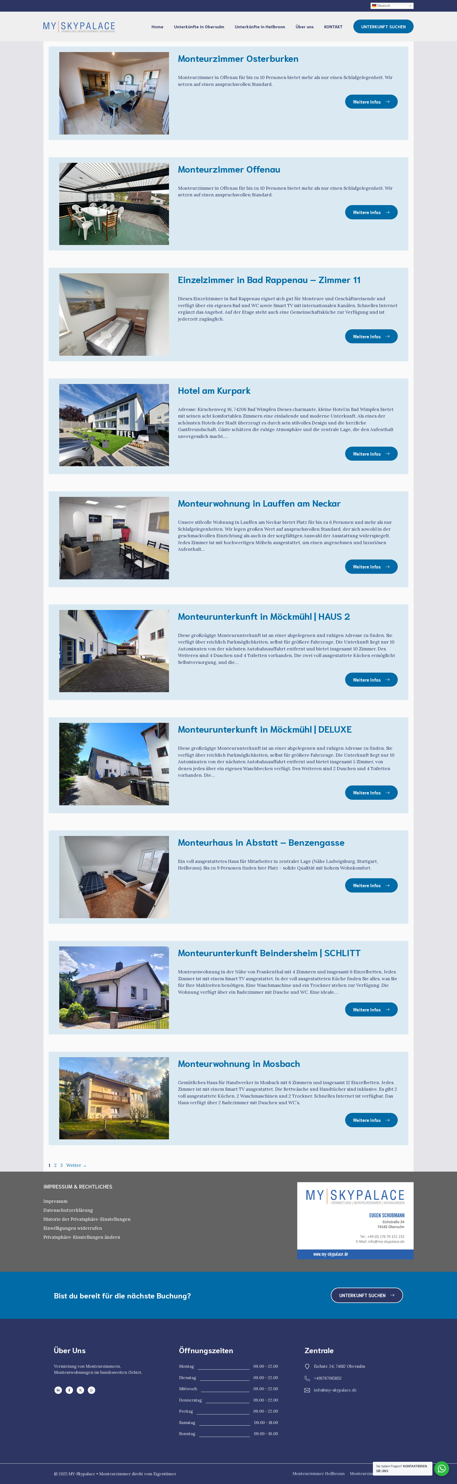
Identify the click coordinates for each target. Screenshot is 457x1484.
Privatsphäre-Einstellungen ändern (81, 1237)
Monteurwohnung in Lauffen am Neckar (259, 502)
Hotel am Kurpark (214, 389)
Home (157, 26)
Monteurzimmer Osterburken (238, 57)
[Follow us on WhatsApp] (91, 1390)
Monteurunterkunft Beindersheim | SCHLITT (269, 952)
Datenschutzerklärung (68, 1210)
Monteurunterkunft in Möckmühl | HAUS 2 (264, 615)
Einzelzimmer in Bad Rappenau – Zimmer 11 (269, 278)
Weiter (76, 1165)
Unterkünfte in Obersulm (199, 26)
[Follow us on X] (80, 1390)
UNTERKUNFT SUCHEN (383, 26)
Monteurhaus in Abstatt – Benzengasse (261, 841)
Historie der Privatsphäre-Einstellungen (87, 1219)
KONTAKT (333, 26)
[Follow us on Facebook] (69, 1390)
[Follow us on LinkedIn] (58, 1390)
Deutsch (383, 6)
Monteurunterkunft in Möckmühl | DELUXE (265, 728)
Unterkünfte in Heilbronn (260, 26)
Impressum (55, 1201)
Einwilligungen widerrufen (72, 1228)
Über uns (305, 26)
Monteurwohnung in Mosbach (239, 1062)
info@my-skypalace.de (335, 1390)
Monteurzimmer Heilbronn (319, 1473)
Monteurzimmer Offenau (229, 168)
